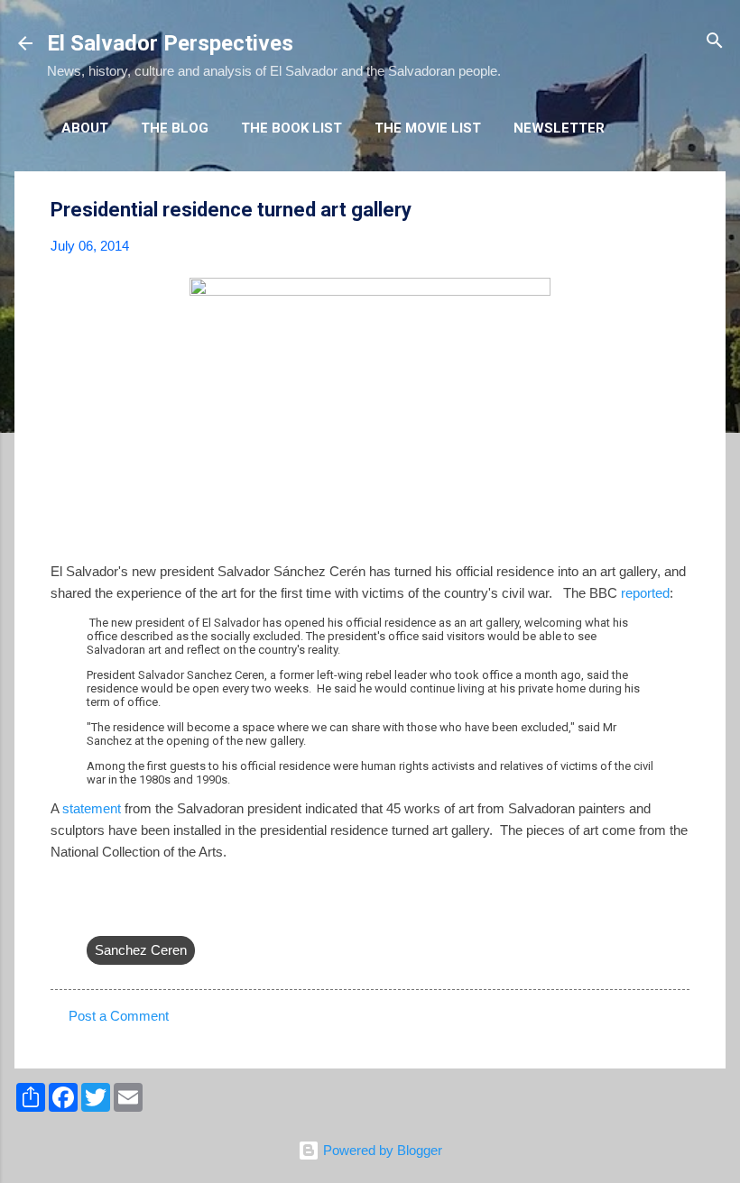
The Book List (291, 128)
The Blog (174, 128)
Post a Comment (119, 1015)
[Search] (715, 42)
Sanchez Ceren (141, 950)
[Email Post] (97, 914)
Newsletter (559, 128)
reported (645, 593)
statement (91, 808)
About (84, 128)
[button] (678, 210)
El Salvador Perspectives (170, 43)
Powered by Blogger (380, 1150)
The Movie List (428, 128)
